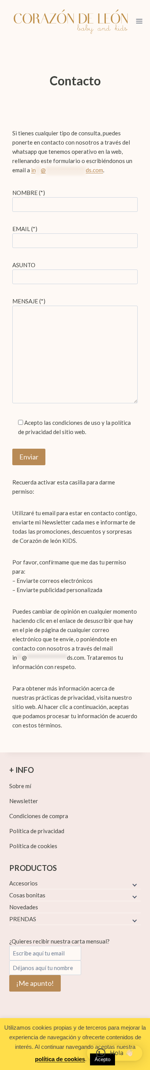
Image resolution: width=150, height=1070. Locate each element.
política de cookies (60, 1059)
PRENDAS (22, 918)
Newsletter (23, 800)
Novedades (23, 907)
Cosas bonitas (27, 895)
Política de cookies (33, 845)
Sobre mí (20, 785)
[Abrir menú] (139, 21)
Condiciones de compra (38, 815)
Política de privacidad (36, 830)
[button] (114, 1053)
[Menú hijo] (134, 884)
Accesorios (23, 883)
